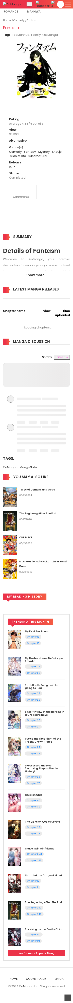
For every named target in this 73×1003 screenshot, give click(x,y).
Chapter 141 (33, 940)
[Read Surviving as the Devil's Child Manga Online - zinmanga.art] (14, 937)
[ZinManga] (12, 4)
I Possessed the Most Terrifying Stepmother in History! (41, 768)
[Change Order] (10, 295)
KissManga (50, 35)
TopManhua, (21, 35)
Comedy (18, 20)
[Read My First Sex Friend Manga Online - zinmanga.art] (14, 639)
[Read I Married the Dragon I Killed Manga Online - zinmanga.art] (14, 883)
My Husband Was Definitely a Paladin (44, 660)
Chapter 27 (33, 726)
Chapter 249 (34, 914)
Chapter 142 (34, 934)
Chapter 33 (33, 753)
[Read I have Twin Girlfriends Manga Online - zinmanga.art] (14, 856)
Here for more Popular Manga (36, 953)
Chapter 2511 (34, 860)
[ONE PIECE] (10, 545)
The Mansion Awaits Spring (42, 821)
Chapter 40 (33, 800)
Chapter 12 (33, 880)
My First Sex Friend (37, 631)
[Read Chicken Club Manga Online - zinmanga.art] (14, 803)
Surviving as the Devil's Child (43, 929)
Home (7, 20)
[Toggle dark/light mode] (29, 4)
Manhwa (34, 11)
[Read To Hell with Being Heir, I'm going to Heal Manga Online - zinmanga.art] (14, 693)
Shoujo (57, 152)
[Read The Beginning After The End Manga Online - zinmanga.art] (14, 910)
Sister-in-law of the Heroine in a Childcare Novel (44, 713)
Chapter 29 (33, 666)
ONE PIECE (25, 537)
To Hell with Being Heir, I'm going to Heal (42, 686)
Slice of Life (18, 156)
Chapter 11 (32, 887)
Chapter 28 (33, 673)
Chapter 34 (33, 747)
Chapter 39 (33, 806)
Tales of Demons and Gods (37, 489)
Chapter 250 (34, 907)
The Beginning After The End (37, 513)
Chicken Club (33, 795)
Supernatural (37, 156)
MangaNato (28, 467)
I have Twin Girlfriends (39, 848)
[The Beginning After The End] (10, 521)
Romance (10, 11)
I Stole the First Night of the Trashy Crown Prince (43, 740)
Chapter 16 (33, 636)
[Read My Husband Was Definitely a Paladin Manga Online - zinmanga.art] (14, 666)
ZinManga (10, 467)
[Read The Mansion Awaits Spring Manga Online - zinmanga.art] (14, 829)
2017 (12, 167)
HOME (14, 979)
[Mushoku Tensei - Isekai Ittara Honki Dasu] (10, 569)
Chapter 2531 (34, 854)
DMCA (59, 979)
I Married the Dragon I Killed (43, 875)
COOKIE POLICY (36, 979)
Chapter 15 (33, 643)
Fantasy (30, 152)
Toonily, (36, 35)
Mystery (44, 152)
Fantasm (32, 20)
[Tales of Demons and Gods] (10, 497)
